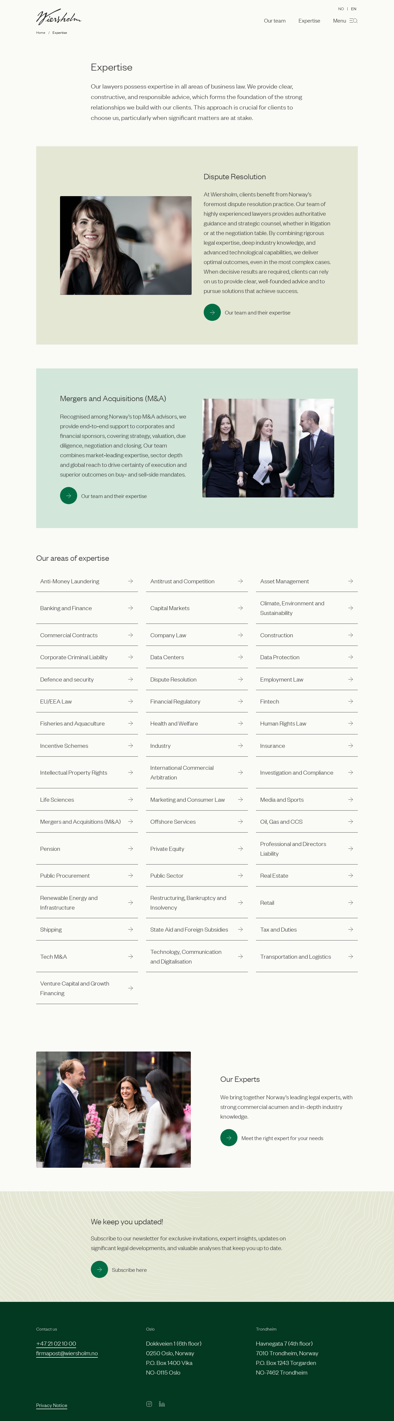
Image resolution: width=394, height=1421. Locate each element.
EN (353, 8)
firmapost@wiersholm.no (67, 1353)
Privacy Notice (51, 1405)
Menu (339, 20)
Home (40, 32)
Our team (275, 20)
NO (341, 8)
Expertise (309, 20)
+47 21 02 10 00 (56, 1343)
